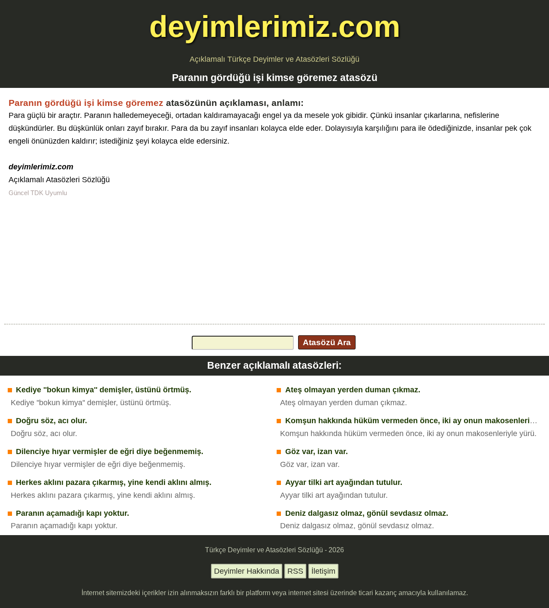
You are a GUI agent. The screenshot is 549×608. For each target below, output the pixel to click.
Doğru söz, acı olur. (51, 420)
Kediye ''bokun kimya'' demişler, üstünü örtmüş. (103, 389)
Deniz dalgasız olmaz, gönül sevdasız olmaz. (366, 513)
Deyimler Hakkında (246, 571)
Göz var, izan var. (316, 451)
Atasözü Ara (327, 342)
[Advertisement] (274, 259)
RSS (295, 571)
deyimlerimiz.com (274, 26)
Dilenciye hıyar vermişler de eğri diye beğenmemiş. (109, 451)
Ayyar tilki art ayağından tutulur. (343, 482)
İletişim (323, 571)
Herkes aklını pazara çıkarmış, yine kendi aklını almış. (113, 482)
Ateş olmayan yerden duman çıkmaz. (352, 389)
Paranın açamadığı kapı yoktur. (72, 513)
